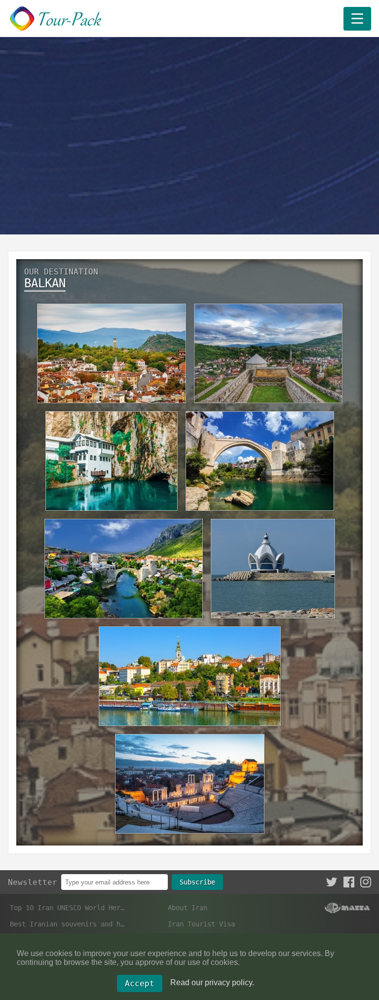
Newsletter (32, 882)
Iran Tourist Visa (201, 924)
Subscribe (197, 882)
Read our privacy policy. (212, 982)
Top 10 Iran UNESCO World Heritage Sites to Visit (68, 908)
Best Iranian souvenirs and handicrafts (68, 924)
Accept (139, 983)
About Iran (187, 908)
